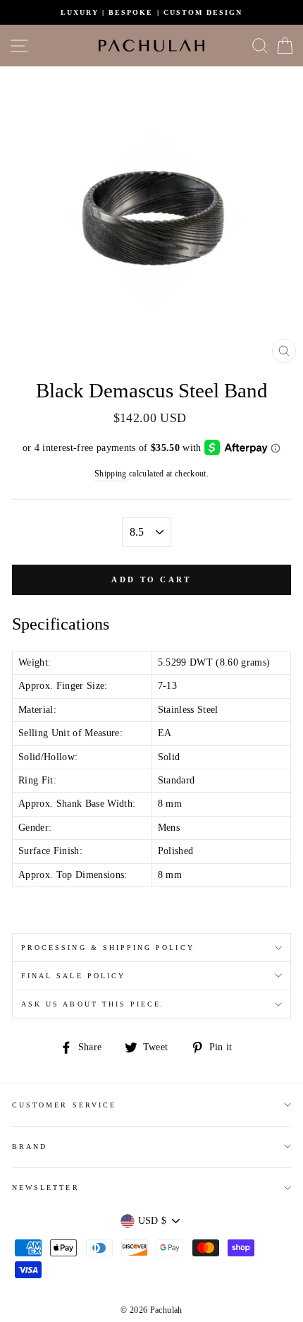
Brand (29, 1146)
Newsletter (46, 1187)
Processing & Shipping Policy (107, 947)
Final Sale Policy (73, 976)
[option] (151, 12)
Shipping (110, 474)
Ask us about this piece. (93, 1004)
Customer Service (64, 1105)
